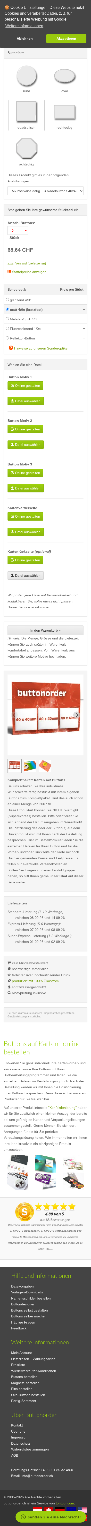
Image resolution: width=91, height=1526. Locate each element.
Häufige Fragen (23, 1322)
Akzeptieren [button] (66, 38)
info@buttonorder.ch (37, 1476)
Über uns (18, 1431)
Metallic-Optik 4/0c (23, 319)
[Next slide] (76, 715)
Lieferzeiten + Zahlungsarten (33, 1359)
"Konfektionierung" (62, 1108)
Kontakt (17, 1425)
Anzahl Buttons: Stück (22, 230)
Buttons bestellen (24, 1377)
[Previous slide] (14, 715)
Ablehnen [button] (25, 38)
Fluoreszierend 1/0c (25, 329)
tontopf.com (65, 1503)
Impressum (19, 1437)
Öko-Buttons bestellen (28, 1395)
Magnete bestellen (25, 1383)
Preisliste (18, 1365)
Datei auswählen (27, 401)
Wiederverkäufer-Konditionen (33, 1371)
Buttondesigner (22, 1304)
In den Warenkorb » (45, 630)
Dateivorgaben (22, 1286)
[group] (15, 766)
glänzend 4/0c (20, 300)
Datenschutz (20, 1443)
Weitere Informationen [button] (24, 26)
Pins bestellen (22, 1389)
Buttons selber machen (29, 1316)
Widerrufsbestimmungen (30, 1449)
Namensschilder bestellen (31, 1298)
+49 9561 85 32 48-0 (57, 1470)
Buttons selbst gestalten (29, 1310)
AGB (14, 1455)
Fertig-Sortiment (23, 1401)
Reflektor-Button (22, 338)
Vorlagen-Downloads (27, 1292)
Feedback (18, 1328)
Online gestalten (27, 386)
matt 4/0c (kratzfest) (26, 310)
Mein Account (21, 1353)
